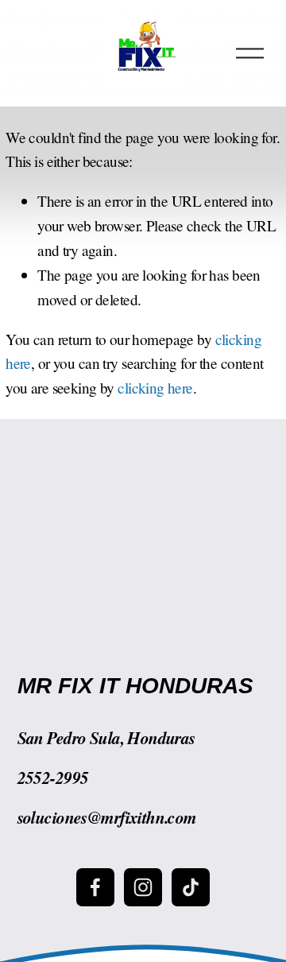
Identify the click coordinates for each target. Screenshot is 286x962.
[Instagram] (143, 887)
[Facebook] (95, 887)
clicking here (155, 388)
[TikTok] (191, 887)
